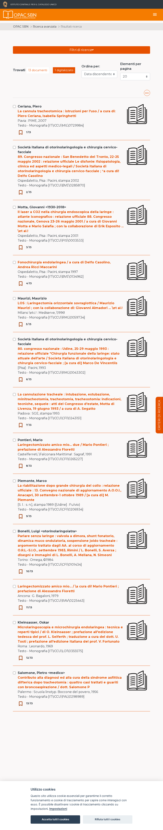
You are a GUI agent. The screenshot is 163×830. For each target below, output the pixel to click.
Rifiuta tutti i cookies (107, 819)
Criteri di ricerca (159, 415)
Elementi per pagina (130, 66)
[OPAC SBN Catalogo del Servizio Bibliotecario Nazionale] (8, 15)
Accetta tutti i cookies (55, 819)
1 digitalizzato (64, 70)
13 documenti (37, 70)
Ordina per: (91, 66)
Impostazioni (58, 808)
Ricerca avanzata (44, 26)
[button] (147, 93)
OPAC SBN (21, 26)
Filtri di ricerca (81, 50)
